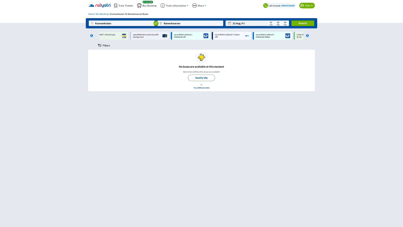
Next (306, 35)
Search (302, 23)
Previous (91, 35)
